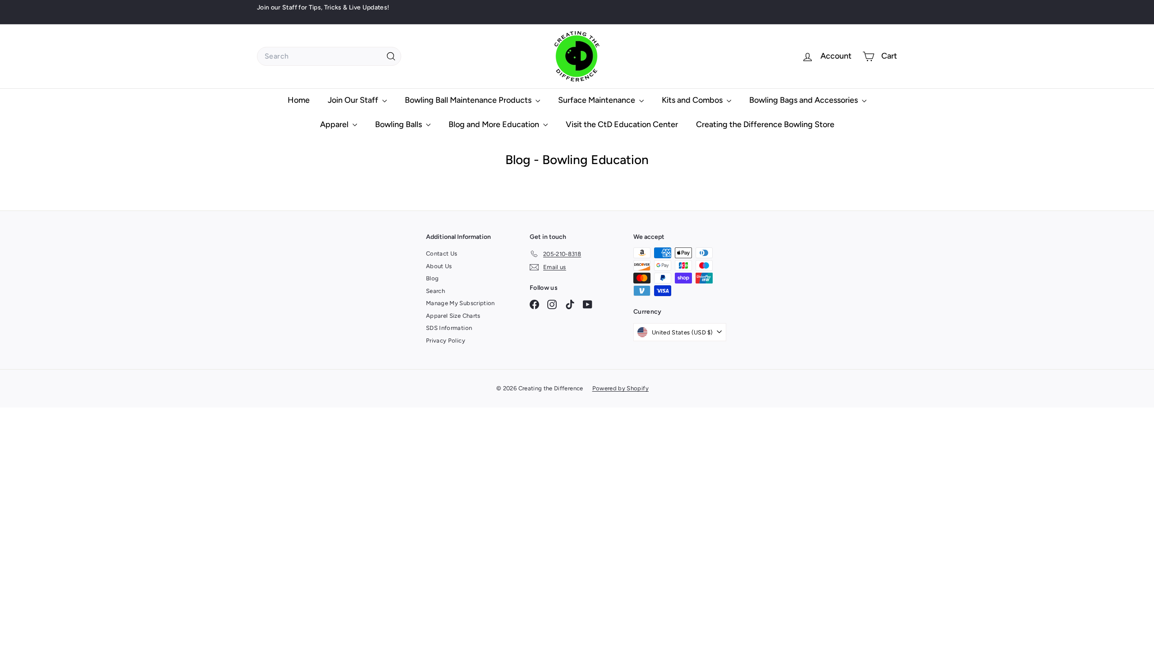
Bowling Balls (399, 124)
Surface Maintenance (597, 100)
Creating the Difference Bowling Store (765, 124)
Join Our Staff (354, 100)
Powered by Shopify (620, 388)
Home (299, 100)
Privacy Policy (445, 340)
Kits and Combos (693, 100)
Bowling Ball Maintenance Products (469, 100)
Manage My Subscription (460, 303)
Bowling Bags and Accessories (804, 100)
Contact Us (442, 253)
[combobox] (329, 56)
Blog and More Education (495, 124)
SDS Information (449, 327)
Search (435, 291)
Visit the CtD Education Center (622, 124)
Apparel (335, 124)
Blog (432, 278)
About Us (439, 266)
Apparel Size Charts (453, 315)
